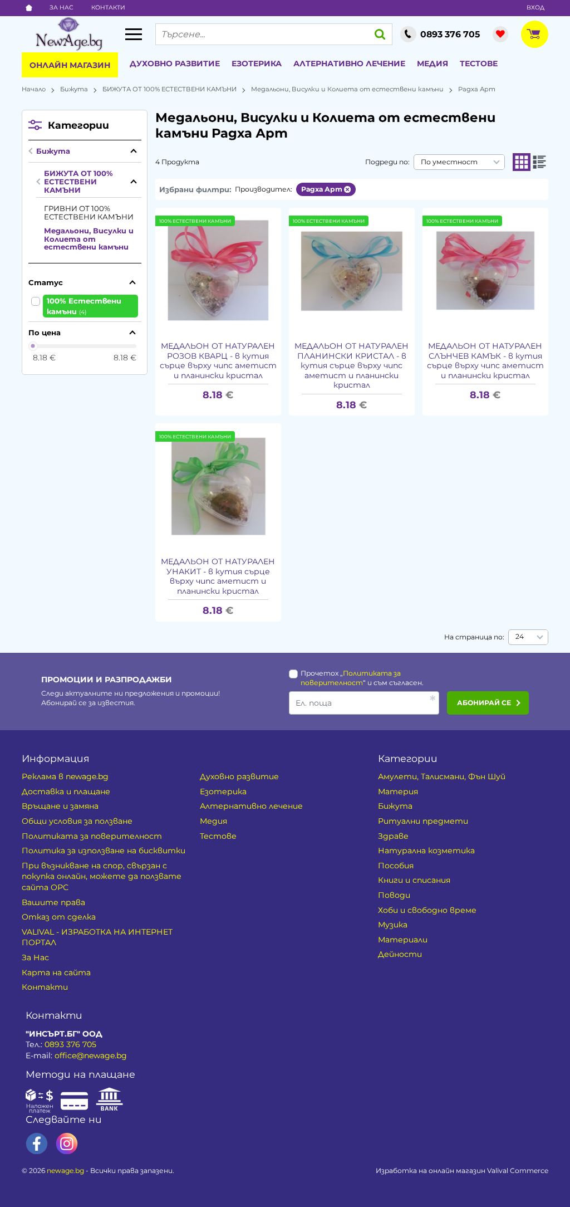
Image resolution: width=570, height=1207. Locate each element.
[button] (521, 162)
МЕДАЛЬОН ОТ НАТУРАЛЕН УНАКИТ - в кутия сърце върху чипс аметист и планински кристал (218, 576)
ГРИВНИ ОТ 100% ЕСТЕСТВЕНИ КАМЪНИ (89, 212)
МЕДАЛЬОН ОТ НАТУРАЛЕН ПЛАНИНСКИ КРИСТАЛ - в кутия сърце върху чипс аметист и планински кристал (351, 365)
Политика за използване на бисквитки (103, 851)
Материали (403, 940)
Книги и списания (414, 880)
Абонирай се (484, 702)
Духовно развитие (175, 63)
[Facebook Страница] (37, 1144)
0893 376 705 (70, 1044)
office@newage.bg (91, 1055)
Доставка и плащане (66, 791)
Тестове (479, 63)
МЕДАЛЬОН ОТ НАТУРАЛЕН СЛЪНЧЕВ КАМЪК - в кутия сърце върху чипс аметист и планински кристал (485, 360)
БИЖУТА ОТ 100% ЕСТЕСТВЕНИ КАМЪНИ (169, 89)
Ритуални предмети (423, 821)
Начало (34, 89)
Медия (432, 63)
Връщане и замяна (60, 806)
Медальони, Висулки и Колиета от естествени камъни (347, 89)
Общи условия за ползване (77, 821)
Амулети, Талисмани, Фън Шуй (441, 776)
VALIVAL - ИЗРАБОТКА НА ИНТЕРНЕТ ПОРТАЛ (97, 937)
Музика (392, 925)
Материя (398, 791)
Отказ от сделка (59, 917)
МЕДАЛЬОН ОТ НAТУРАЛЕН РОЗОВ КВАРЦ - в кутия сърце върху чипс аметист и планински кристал (218, 360)
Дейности (400, 954)
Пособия (396, 866)
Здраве (393, 836)
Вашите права (53, 902)
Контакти (108, 7)
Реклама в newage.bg (65, 776)
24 (519, 636)
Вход (535, 7)
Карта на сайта (56, 972)
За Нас (61, 7)
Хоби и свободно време (427, 910)
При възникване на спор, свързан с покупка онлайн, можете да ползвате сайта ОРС (101, 876)
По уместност (449, 162)
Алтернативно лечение (349, 63)
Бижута (74, 89)
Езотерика (257, 63)
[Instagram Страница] (67, 1144)
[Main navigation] (134, 34)
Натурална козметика (426, 851)
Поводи (394, 895)
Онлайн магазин (70, 65)
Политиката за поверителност (92, 836)
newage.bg (65, 1170)
